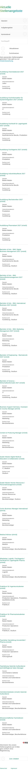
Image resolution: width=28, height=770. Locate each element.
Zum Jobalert (14, 759)
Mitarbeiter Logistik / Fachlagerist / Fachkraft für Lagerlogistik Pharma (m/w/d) (12, 560)
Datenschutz (3, 768)
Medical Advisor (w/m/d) (8, 534)
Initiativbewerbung (6, 61)
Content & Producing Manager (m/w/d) (13, 433)
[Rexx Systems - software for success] (25, 742)
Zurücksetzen (14, 53)
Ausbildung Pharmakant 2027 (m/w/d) (13, 225)
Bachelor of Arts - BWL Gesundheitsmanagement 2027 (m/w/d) (11, 277)
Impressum (14, 768)
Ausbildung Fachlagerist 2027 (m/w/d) (13, 149)
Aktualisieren (14, 48)
